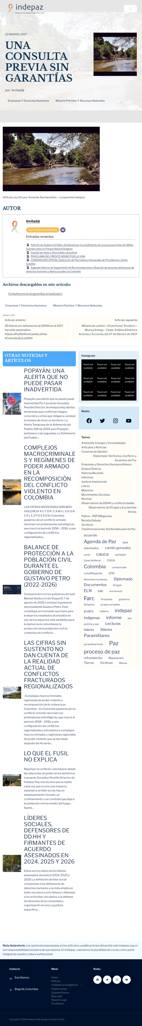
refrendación (93, 658)
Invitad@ (33, 221)
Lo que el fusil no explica (46, 756)
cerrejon (120, 554)
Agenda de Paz (100, 541)
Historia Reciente (92, 473)
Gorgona (89, 604)
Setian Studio (57, 1019)
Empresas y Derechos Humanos (28, 100)
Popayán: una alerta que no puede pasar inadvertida (46, 380)
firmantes (107, 599)
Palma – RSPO (90, 516)
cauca (102, 554)
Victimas (106, 663)
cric (112, 573)
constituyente (93, 573)
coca (111, 560)
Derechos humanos (95, 579)
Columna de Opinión (94, 451)
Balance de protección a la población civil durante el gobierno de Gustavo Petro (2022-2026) (49, 566)
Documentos (95, 584)
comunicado (119, 567)
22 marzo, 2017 (9, 315)
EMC (100, 591)
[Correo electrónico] (62, 230)
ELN (88, 590)
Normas (86, 498)
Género (127, 464)
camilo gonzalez (118, 548)
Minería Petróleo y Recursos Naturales (80, 100)
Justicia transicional (94, 481)
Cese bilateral (92, 560)
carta (87, 554)
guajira (89, 611)
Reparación (116, 658)
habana (104, 611)
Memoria (87, 490)
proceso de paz (102, 651)
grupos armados (110, 604)
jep (130, 618)
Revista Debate (91, 520)
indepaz (123, 610)
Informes (87, 477)
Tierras (89, 663)
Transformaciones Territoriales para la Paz (108, 529)
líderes (106, 629)
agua (125, 542)
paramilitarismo (93, 644)
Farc (89, 598)
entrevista (116, 591)
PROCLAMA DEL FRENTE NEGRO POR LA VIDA (58, 256)
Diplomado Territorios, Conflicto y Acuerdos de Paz (114, 458)
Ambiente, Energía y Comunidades (103, 443)
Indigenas (92, 618)
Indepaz (31, 1019)
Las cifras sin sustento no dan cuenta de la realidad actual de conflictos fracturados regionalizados (48, 665)
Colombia (95, 566)
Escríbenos (22, 977)
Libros (85, 486)
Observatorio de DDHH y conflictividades (107, 503)
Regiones (106, 516)
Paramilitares (97, 635)
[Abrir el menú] (130, 8)
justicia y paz (91, 624)
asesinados (91, 548)
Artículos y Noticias (93, 447)
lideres (89, 630)
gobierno (124, 599)
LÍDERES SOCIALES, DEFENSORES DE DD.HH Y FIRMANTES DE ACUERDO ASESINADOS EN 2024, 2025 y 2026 (49, 840)
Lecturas (113, 623)
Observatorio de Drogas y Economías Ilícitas (112, 509)
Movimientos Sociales (95, 494)
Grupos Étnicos (91, 468)
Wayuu (123, 663)
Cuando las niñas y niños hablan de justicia (54, 252)
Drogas (117, 585)
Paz (113, 643)
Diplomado (123, 579)
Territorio (87, 524)
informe (114, 617)
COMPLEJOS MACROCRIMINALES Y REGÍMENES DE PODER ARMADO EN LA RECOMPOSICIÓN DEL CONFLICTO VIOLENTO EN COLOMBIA (50, 473)
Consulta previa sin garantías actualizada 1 (35, 293)
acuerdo (90, 535)
